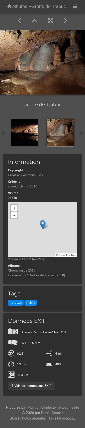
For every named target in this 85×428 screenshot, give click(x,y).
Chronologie (16, 270)
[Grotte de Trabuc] (43, 224)
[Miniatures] (35, 21)
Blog (13, 418)
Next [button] (81, 133)
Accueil (9, 6)
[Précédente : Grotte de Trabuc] (19, 21)
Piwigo (33, 407)
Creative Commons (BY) (25, 175)
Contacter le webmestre (60, 407)
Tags (52, 418)
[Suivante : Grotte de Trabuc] (65, 21)
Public (30, 302)
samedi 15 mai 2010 (22, 186)
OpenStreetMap (67, 255)
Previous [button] (3, 133)
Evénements (17, 275)
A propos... (67, 418)
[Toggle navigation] (75, 6)
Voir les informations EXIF (32, 385)
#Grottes (16, 302)
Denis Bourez (52, 413)
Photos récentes (33, 418)
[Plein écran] (50, 21)
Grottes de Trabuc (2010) (47, 275)
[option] (25, 132)
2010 (31, 270)
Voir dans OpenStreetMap (26, 259)
